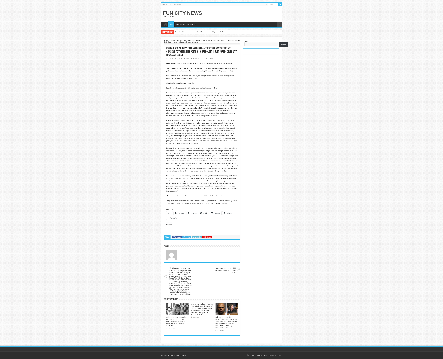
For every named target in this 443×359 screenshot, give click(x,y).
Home (167, 40)
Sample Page (177, 4)
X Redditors (224, 203)
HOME (165, 24)
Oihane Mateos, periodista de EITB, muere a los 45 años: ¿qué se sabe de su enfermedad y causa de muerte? (176, 321)
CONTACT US (166, 4)
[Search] (280, 4)
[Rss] (266, 4)
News (171, 24)
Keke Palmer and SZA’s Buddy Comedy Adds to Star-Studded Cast (225, 269)
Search (246, 41)
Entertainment (180, 24)
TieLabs (279, 355)
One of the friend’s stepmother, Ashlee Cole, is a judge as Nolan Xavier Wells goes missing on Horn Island (208, 32)
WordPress (262, 355)
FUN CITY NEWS (182, 13)
